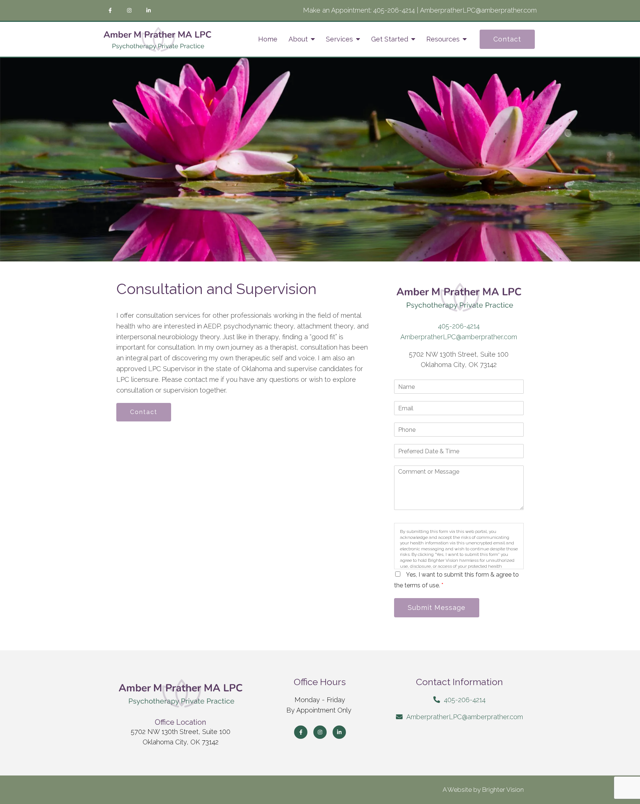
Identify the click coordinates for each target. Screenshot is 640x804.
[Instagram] (129, 10)
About (298, 39)
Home (267, 39)
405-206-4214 (394, 10)
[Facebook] (110, 10)
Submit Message (437, 607)
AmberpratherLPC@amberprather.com (478, 10)
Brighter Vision (503, 789)
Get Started (389, 39)
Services (339, 39)
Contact (507, 39)
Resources (443, 39)
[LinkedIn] (148, 10)
